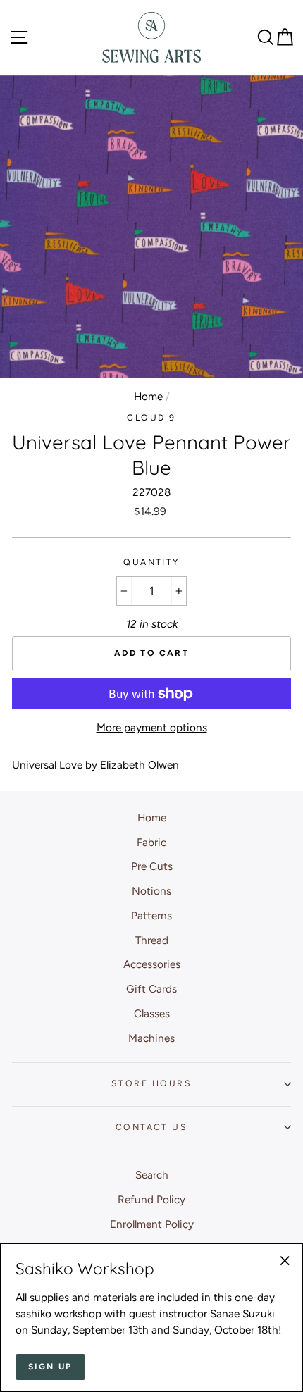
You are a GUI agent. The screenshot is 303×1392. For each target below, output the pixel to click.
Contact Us (151, 1126)
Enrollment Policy (152, 1224)
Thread (151, 940)
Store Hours (151, 1083)
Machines (151, 1038)
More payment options (152, 727)
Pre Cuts (152, 866)
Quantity (151, 562)
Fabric (151, 842)
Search (151, 1174)
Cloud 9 (151, 417)
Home (148, 396)
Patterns (151, 915)
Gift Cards (151, 988)
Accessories (151, 964)
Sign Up (50, 1367)
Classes (152, 1013)
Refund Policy (151, 1199)
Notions (151, 890)
